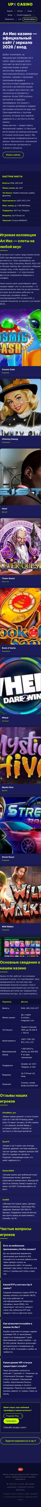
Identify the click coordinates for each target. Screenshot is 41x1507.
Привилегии (9, 19)
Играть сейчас (13, 155)
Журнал (10, 11)
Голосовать (11, 1421)
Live (19, 19)
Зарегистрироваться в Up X (20, 1440)
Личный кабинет (30, 19)
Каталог (20, 11)
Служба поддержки (24, 15)
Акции (29, 11)
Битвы (10, 15)
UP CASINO (20, 4)
